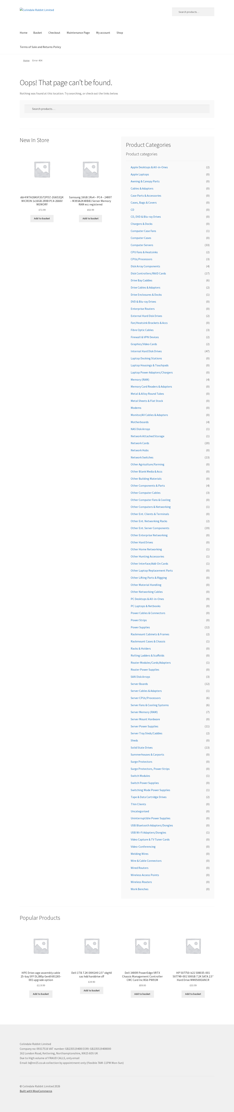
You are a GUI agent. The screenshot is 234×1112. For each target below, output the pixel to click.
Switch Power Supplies (145, 783)
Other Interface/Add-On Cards (149, 563)
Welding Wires (139, 854)
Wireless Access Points (145, 875)
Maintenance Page (78, 32)
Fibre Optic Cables (142, 330)
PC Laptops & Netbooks (146, 606)
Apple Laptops (140, 174)
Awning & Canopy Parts (145, 181)
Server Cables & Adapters (146, 691)
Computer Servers (142, 245)
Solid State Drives (142, 747)
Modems (136, 408)
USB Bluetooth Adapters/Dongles (152, 825)
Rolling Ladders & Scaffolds (147, 655)
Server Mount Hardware (145, 719)
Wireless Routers (141, 882)
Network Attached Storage (147, 436)
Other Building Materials (146, 478)
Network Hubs (140, 450)
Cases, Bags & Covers (144, 202)
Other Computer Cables (146, 492)
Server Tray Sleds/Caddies (146, 733)
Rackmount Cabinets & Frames (150, 634)
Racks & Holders (141, 648)
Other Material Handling (146, 585)
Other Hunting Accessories (147, 556)
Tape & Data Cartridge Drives (149, 797)
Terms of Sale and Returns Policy (40, 47)
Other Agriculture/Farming (147, 464)
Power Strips (139, 620)
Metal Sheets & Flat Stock (147, 401)
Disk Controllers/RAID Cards (148, 273)
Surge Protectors (141, 761)
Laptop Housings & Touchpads (150, 365)
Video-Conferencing (143, 846)
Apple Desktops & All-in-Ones (149, 167)
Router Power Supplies (145, 669)
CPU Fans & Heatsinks (144, 252)
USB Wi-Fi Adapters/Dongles (148, 832)
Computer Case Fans (143, 231)
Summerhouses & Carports (147, 754)
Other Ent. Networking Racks (149, 521)
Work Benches (139, 889)
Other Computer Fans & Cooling (151, 500)
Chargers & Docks (141, 224)
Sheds (134, 740)
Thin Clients (138, 804)
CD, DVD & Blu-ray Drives (146, 216)
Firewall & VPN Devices (145, 337)
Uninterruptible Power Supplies (150, 818)
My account (103, 32)
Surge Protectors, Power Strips (150, 769)
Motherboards (140, 422)
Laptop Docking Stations (146, 358)
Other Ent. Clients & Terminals (150, 514)
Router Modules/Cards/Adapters (151, 662)
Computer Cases (141, 238)
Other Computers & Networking (151, 507)
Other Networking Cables (147, 592)
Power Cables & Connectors (148, 613)
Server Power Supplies (144, 726)
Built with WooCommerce (36, 1091)
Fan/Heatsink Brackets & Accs (149, 323)
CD (132, 209)
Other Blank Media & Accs (146, 471)
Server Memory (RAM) (144, 712)
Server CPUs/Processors (146, 698)
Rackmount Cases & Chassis (148, 641)
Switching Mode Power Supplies (150, 790)
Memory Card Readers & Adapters (151, 386)
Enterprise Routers (143, 308)
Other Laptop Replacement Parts (152, 570)
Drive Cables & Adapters (145, 287)
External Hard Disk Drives (146, 316)
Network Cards (140, 443)
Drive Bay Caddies (141, 280)
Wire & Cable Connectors (146, 860)
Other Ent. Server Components (150, 528)
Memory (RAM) (140, 379)
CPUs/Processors (141, 259)
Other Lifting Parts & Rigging (149, 577)
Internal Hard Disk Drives (146, 351)
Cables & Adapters (142, 188)
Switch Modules (140, 776)
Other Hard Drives (142, 542)
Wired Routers (139, 868)
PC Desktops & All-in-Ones (147, 599)
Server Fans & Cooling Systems (150, 705)
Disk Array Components (145, 266)
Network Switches (142, 457)
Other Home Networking (146, 549)
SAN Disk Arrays (140, 676)
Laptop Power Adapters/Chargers (152, 372)
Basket (37, 32)
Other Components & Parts (148, 485)
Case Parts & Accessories (146, 195)
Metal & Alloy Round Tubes (147, 393)
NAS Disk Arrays (140, 429)
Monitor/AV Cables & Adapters (149, 415)
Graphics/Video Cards (144, 344)
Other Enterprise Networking (149, 535)
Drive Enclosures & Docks (146, 294)
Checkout (54, 32)
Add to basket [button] (42, 218)
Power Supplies (140, 627)
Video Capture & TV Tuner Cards (150, 839)
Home (23, 32)
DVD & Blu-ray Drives (143, 301)
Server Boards (139, 684)
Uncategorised (140, 811)
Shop (120, 32)
